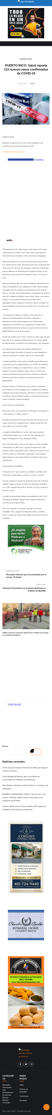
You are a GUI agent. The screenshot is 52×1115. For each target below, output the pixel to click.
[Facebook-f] (20, 1064)
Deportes (5, 1100)
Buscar (5, 746)
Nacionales (6, 1085)
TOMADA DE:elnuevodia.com (13, 152)
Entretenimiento (7, 1092)
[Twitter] (26, 1064)
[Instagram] (31, 1064)
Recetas (5, 1097)
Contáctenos (24, 1096)
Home (22, 1085)
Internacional (26, 59)
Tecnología (6, 1102)
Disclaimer (23, 1100)
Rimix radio (6, 1111)
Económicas (6, 1095)
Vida (4, 1090)
